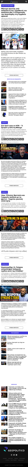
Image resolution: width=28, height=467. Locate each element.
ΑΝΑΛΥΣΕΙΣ (21, 460)
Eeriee (22, 465)
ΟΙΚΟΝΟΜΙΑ (22, 458)
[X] (5, 29)
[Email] (18, 29)
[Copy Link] (20, 29)
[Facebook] (2, 29)
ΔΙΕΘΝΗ (5, 458)
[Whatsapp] (12, 29)
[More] (23, 29)
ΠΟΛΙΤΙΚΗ (10, 458)
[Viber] (15, 29)
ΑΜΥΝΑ (16, 458)
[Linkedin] (10, 29)
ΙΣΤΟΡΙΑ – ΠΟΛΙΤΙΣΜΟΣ (11, 460)
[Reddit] (7, 29)
